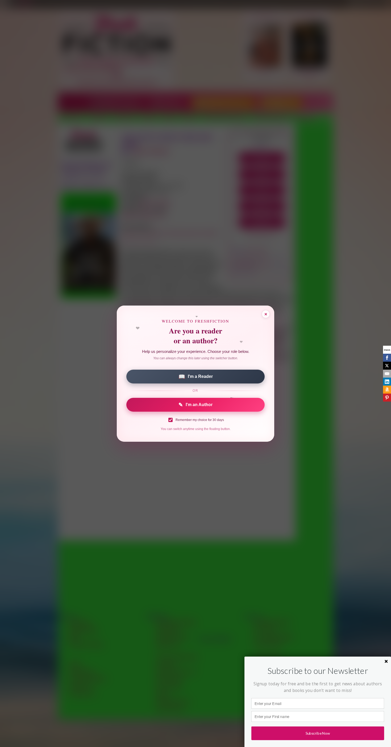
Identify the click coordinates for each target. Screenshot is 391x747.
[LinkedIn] (387, 382)
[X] (387, 366)
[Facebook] (387, 358)
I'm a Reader (195, 376)
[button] (317, 671)
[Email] (387, 374)
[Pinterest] (387, 398)
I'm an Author (195, 405)
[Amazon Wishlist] (387, 390)
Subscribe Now (318, 733)
